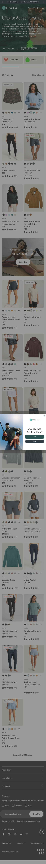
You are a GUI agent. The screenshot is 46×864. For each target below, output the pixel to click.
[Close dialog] (44, 415)
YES (34, 436)
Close (34, 441)
